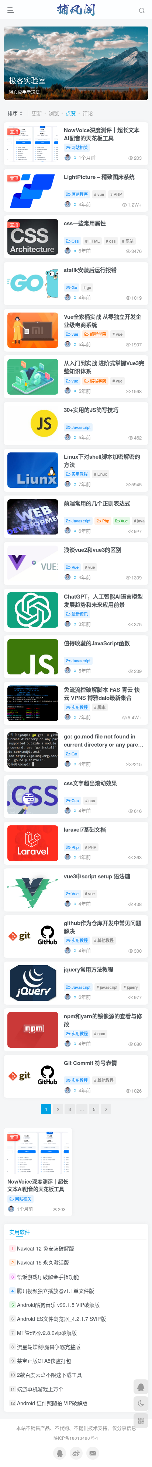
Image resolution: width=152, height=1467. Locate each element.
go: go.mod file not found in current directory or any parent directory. (103, 744)
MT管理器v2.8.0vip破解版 (47, 1332)
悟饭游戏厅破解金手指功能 (48, 1276)
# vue (99, 194)
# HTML (92, 241)
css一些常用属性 (85, 223)
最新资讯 (80, 614)
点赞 (71, 113)
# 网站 (128, 241)
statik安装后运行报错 (90, 270)
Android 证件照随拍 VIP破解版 (52, 1403)
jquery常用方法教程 (88, 969)
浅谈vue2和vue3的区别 (92, 550)
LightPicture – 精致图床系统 (99, 177)
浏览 (54, 113)
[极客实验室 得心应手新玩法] (76, 62)
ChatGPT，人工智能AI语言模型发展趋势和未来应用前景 (103, 600)
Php (105, 520)
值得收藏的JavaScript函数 (97, 643)
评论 (88, 113)
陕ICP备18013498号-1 (76, 1438)
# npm (99, 1033)
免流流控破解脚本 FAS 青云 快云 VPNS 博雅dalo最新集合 (102, 693)
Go (74, 287)
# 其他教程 (104, 940)
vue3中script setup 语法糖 (97, 876)
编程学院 (98, 334)
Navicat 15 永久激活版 (43, 1262)
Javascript (81, 427)
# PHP (116, 194)
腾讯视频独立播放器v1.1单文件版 (55, 1290)
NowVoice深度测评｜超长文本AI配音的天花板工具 (101, 134)
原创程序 (80, 194)
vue (75, 334)
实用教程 (80, 474)
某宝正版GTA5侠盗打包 (44, 1360)
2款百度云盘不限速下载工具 (49, 1375)
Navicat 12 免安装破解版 (45, 1248)
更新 (37, 113)
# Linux (100, 474)
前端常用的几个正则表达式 (97, 503)
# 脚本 (100, 707)
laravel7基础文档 (85, 829)
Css (75, 241)
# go (87, 287)
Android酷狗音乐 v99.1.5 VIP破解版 (58, 1304)
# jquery (131, 987)
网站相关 (80, 147)
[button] (138, 96)
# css (111, 241)
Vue (124, 520)
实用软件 (19, 1231)
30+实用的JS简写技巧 (91, 410)
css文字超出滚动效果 (90, 783)
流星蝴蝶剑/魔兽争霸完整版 (48, 1346)
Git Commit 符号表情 (90, 1063)
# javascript (107, 987)
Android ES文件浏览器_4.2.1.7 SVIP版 (61, 1318)
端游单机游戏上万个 (40, 1389)
